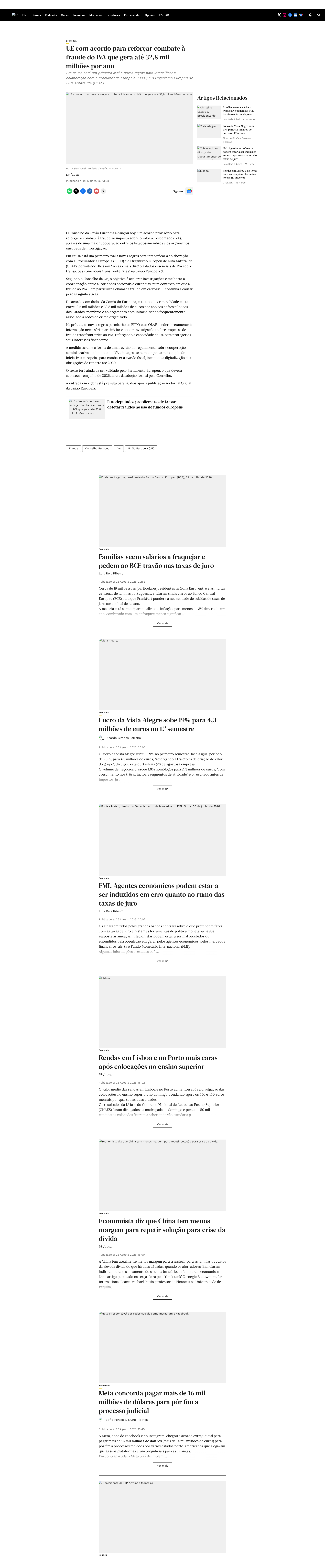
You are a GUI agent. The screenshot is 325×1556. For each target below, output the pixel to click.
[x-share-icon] (76, 192)
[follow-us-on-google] (189, 191)
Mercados (95, 15)
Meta (106, 1436)
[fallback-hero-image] (209, 112)
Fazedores (113, 15)
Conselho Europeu (97, 448)
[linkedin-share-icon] (89, 192)
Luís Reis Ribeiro (111, 573)
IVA (119, 448)
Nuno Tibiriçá (138, 1419)
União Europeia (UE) (141, 448)
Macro (65, 15)
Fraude (73, 448)
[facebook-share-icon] (83, 192)
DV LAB (164, 15)
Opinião (150, 15)
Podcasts (51, 15)
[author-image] (101, 738)
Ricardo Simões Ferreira (123, 738)
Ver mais (162, 623)
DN (24, 15)
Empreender (132, 15)
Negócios (79, 15)
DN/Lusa (72, 174)
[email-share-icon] (96, 192)
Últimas (35, 15)
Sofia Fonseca (116, 1419)
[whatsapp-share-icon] (69, 192)
